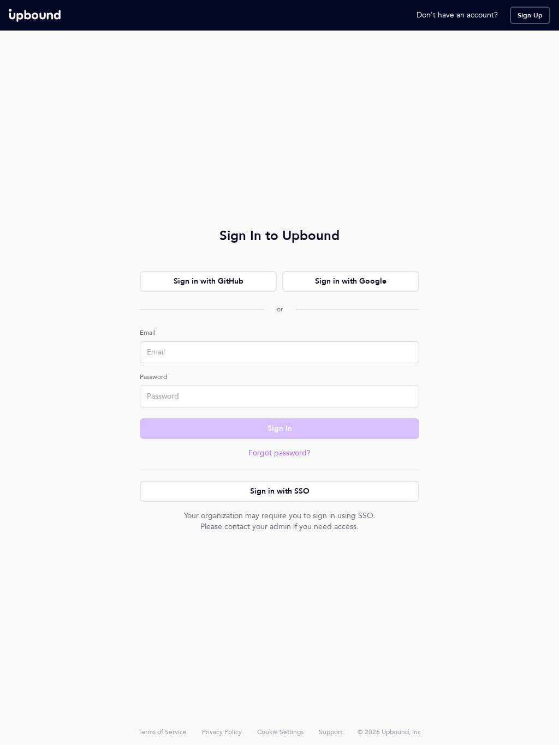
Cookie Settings (280, 732)
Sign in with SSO (280, 491)
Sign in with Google (350, 281)
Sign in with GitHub (208, 281)
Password (153, 376)
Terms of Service (162, 732)
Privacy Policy (222, 732)
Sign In (279, 428)
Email (148, 332)
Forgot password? (279, 453)
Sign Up (530, 15)
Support (330, 732)
